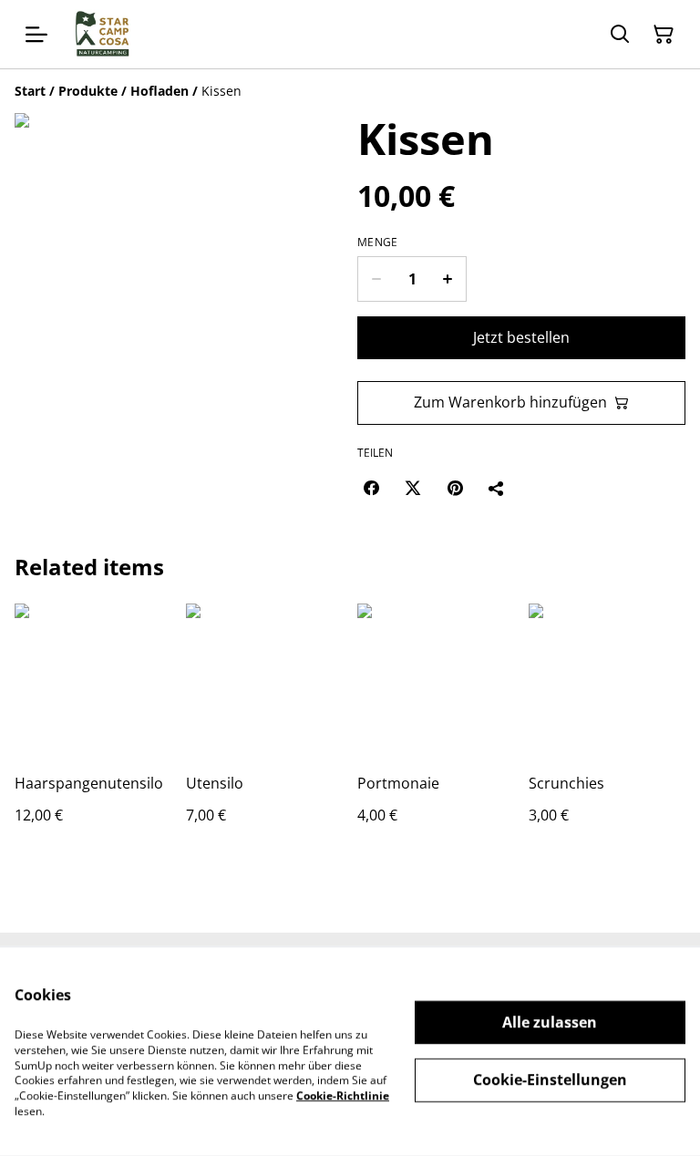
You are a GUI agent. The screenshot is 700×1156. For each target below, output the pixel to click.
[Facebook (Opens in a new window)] (371, 487)
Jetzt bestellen (521, 337)
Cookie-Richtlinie (342, 1095)
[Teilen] (496, 487)
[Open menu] (36, 35)
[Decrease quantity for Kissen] (376, 279)
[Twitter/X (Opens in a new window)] (413, 487)
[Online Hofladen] (102, 34)
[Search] (620, 35)
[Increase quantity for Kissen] (448, 279)
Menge (377, 242)
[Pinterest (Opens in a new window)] (454, 487)
